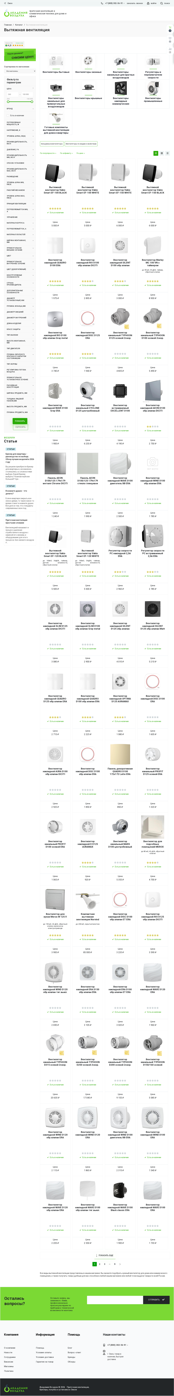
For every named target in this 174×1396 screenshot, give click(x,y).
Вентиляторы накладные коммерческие (120, 101)
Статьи (11, 449)
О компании (9, 1348)
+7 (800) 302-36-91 (114, 3)
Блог (70, 1348)
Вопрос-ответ (74, 1352)
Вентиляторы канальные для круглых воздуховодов (120, 75)
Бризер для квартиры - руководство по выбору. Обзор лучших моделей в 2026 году (20, 458)
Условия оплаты (44, 1352)
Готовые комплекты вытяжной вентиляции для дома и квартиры (56, 130)
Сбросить (20, 427)
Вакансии (8, 1362)
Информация (45, 1334)
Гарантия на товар (44, 1362)
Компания (11, 1334)
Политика (8, 1371)
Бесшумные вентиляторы (52, 144)
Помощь (40, 1348)
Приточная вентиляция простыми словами (16, 521)
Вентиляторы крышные (88, 98)
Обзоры (71, 1362)
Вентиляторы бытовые (56, 72)
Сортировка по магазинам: (17, 67)
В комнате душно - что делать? (16, 492)
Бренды (71, 1357)
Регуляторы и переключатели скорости (153, 75)
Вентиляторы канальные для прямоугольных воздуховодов (56, 102)
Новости (8, 1352)
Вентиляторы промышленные (153, 99)
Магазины (9, 1366)
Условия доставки (45, 1357)
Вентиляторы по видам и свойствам (81, 144)
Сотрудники (10, 1357)
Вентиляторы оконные (88, 72)
